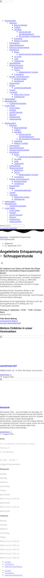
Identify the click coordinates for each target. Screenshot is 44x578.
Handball (18, 29)
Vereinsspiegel (15, 119)
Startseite (4, 237)
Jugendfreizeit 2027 (8, 366)
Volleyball (18, 38)
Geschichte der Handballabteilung (26, 33)
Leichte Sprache (15, 112)
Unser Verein (10, 106)
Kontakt (12, 110)
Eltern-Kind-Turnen (21, 94)
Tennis (17, 70)
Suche (2, 226)
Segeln (12, 85)
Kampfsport (14, 50)
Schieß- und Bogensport (19, 76)
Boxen (16, 52)
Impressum (9, 564)
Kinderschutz (14, 117)
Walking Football (21, 41)
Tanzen (12, 90)
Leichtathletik (14, 63)
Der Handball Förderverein (29, 36)
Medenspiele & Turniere (28, 72)
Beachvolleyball (20, 25)
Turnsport (13, 92)
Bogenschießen (20, 79)
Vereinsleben (10, 99)
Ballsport (13, 23)
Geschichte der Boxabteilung (30, 54)
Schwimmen (14, 83)
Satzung (12, 114)
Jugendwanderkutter (22, 88)
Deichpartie (5, 407)
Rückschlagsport (16, 65)
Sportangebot (10, 21)
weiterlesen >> (6, 375)
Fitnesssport (14, 43)
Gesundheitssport (16, 45)
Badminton (18, 68)
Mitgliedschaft (11, 101)
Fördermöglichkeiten (17, 103)
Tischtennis (19, 74)
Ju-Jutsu (17, 56)
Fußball (17, 27)
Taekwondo (19, 61)
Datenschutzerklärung (13, 566)
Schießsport (19, 81)
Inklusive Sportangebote (19, 47)
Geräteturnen (19, 97)
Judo (16, 59)
